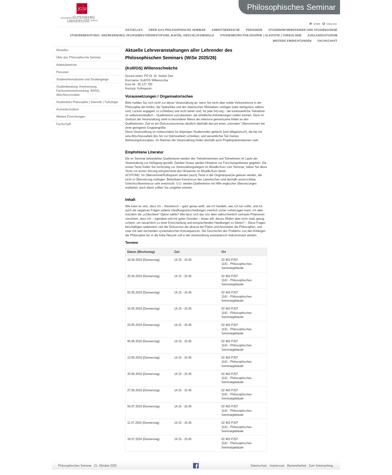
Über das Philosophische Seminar (177, 30)
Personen (254, 30)
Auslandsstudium (323, 35)
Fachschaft (328, 40)
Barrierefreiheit (296, 465)
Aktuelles (134, 30)
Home (317, 24)
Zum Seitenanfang (321, 465)
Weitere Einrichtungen (292, 40)
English (331, 24)
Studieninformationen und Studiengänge (303, 30)
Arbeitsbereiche (226, 30)
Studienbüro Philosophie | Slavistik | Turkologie (261, 35)
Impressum (277, 465)
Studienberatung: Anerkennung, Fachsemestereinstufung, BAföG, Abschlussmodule (142, 35)
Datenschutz (259, 465)
